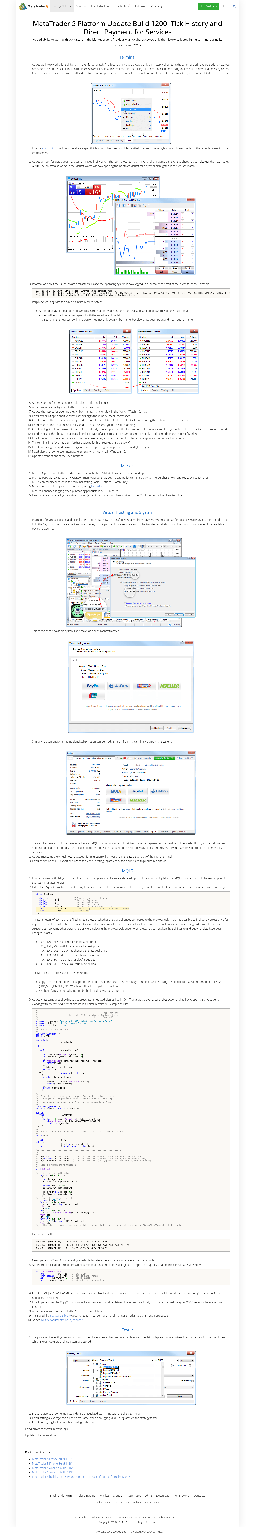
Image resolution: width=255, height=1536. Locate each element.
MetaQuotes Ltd (129, 1522)
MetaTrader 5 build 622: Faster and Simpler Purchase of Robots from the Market (81, 1477)
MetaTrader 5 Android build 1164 (52, 1468)
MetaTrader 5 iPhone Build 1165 (52, 1463)
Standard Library (60, 1316)
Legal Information (147, 1522)
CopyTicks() (49, 148)
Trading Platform (62, 6)
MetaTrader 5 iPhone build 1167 (52, 1459)
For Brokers (122, 6)
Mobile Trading (86, 1496)
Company (156, 6)
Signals (117, 1496)
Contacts (199, 1496)
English (224, 6)
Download (81, 6)
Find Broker (140, 6)
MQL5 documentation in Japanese (62, 1320)
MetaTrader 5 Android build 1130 (52, 1472)
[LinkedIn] (127, 1508)
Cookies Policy (154, 1531)
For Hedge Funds (101, 6)
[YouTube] (133, 1508)
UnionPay (97, 486)
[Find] (234, 6)
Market (104, 1496)
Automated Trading (139, 1496)
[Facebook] (122, 1508)
